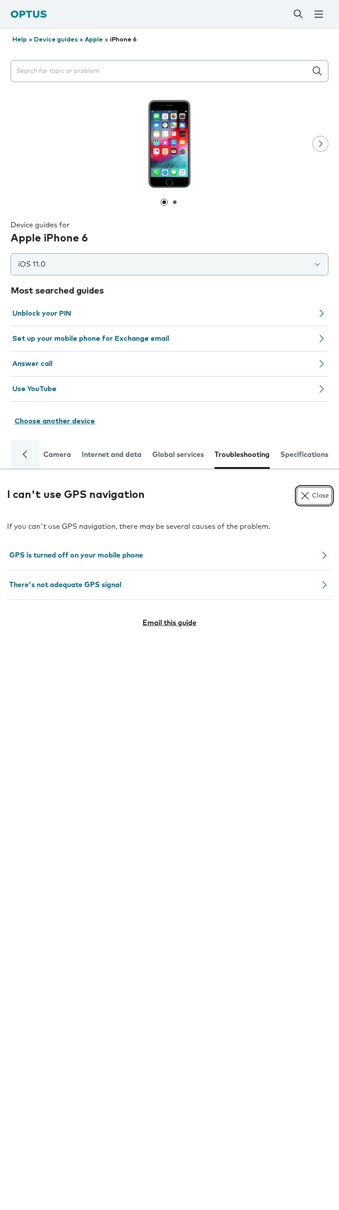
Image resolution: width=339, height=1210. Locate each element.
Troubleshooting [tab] (242, 454)
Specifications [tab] (304, 454)
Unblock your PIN (41, 313)
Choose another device (55, 421)
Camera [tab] (57, 454)
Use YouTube (34, 388)
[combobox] (160, 71)
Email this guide (169, 622)
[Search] (298, 14)
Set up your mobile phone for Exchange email (90, 338)
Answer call (32, 363)
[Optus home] (29, 14)
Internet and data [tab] (112, 454)
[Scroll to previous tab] (25, 454)
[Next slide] (320, 144)
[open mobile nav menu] (318, 14)
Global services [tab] (178, 454)
